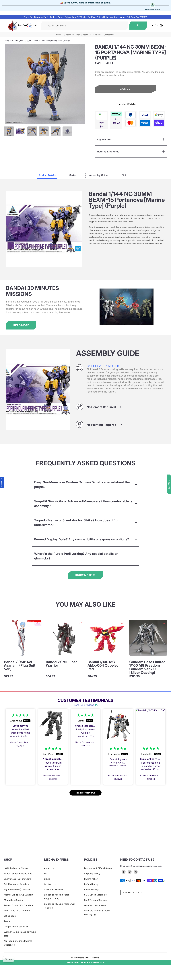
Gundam (67, 35)
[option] (45, 84)
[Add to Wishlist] (38, 623)
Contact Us (109, 35)
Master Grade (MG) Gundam (18, 894)
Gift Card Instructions (95, 905)
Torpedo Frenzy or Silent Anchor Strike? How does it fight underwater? (77, 522)
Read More (21, 325)
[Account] (152, 25)
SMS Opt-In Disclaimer (95, 894)
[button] (85, 962)
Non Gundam (82, 35)
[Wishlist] (157, 25)
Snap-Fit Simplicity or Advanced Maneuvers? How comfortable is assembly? (83, 503)
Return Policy (91, 879)
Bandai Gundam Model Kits (18, 873)
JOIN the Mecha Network (17, 868)
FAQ (46, 873)
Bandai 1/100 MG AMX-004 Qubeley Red (103, 665)
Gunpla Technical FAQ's (16, 926)
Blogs (47, 879)
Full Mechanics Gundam (16, 884)
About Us (97, 35)
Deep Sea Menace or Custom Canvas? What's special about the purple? (82, 484)
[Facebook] (124, 872)
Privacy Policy (91, 889)
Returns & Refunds (108, 151)
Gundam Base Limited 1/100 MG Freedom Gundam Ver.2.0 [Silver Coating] (147, 667)
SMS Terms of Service (95, 900)
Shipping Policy (92, 873)
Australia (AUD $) (131, 892)
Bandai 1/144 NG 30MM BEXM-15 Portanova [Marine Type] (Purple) (41, 41)
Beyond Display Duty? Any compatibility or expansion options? (81, 539)
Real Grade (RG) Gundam (17, 910)
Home (58, 35)
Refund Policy (91, 884)
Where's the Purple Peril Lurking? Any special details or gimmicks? (76, 556)
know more (83, 575)
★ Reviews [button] (169, 484)
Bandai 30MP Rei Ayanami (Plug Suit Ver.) (19, 665)
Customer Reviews (53, 889)
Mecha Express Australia (88, 958)
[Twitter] (130, 872)
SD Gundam (10, 916)
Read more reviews (85, 792)
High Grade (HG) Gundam (17, 889)
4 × (116, 121)
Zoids (7, 921)
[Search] (138, 25)
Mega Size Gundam (14, 900)
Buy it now (125, 98)
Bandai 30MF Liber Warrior (61, 664)
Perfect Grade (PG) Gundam (18, 905)
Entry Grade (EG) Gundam (17, 879)
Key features (104, 139)
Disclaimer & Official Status (98, 868)
